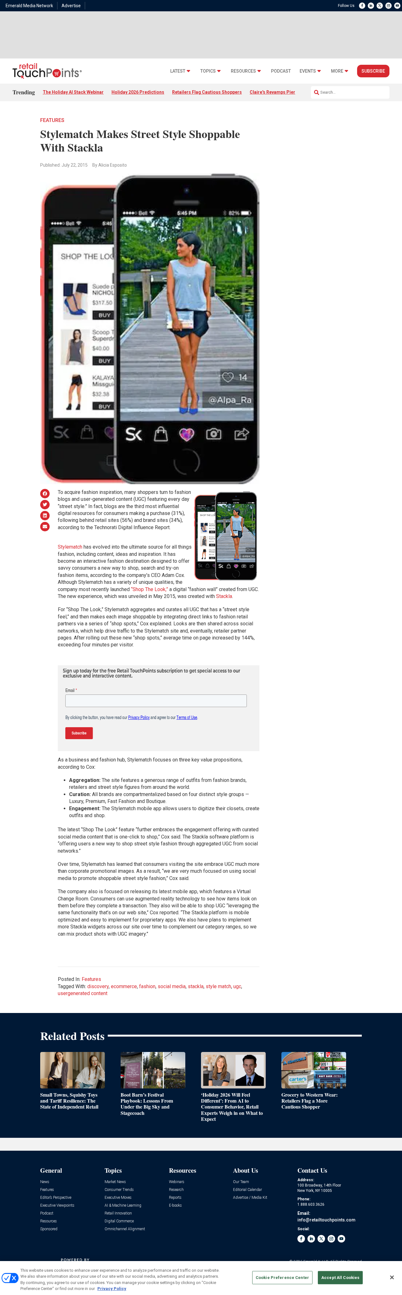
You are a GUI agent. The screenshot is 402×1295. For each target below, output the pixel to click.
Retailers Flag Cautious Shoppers (207, 92)
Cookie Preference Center (282, 1277)
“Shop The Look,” (149, 589)
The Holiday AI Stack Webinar (73, 92)
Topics (208, 71)
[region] (201, 1278)
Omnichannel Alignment (125, 1229)
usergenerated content (82, 993)
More (337, 71)
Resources (243, 71)
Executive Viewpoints (57, 1206)
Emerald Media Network (29, 5)
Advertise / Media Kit (250, 1198)
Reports (175, 1198)
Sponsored (48, 1229)
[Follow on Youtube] (397, 6)
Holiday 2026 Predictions (137, 92)
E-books (175, 1206)
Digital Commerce (119, 1221)
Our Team (241, 1182)
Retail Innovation (118, 1213)
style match (218, 986)
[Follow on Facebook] (362, 6)
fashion (147, 986)
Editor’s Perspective (55, 1198)
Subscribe (373, 71)
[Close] (392, 1277)
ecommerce (124, 986)
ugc (237, 986)
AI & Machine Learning (123, 1206)
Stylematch (70, 547)
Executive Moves (118, 1198)
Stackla (224, 596)
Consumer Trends (119, 1190)
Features (52, 120)
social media (172, 986)
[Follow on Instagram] (388, 6)
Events (308, 71)
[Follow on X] (380, 6)
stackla (196, 986)
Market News (115, 1182)
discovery (98, 986)
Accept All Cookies (340, 1277)
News (44, 1182)
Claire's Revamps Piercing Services (286, 92)
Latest (177, 71)
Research (176, 1190)
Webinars (176, 1182)
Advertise (71, 5)
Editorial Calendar (247, 1190)
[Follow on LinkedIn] (371, 6)
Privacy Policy (111, 1288)
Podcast (281, 71)
